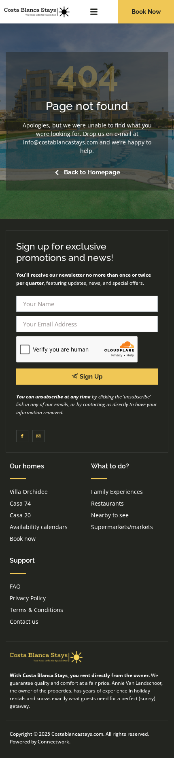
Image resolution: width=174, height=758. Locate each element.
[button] (94, 12)
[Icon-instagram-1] (38, 436)
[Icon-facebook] (22, 436)
